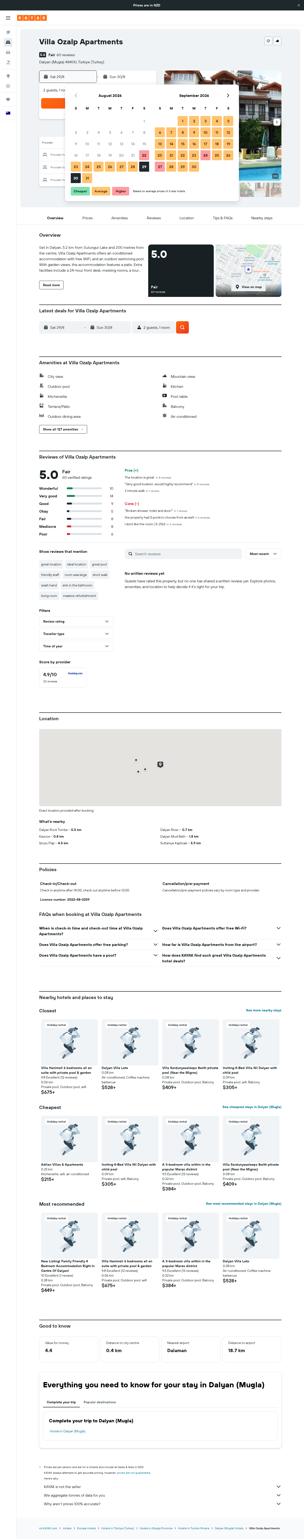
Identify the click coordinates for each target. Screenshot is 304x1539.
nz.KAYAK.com (48, 1528)
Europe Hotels (86, 1528)
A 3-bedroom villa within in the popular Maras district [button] (186, 1166)
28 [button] (133, 166)
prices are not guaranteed (133, 1472)
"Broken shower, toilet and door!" (156, 511)
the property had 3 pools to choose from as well (167, 517)
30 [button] (75, 178)
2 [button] (76, 132)
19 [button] (110, 155)
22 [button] (144, 155)
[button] (299, 5)
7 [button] (133, 132)
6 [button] (121, 132)
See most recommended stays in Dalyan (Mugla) (243, 1203)
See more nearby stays (263, 1010)
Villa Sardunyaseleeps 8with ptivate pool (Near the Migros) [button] (190, 1070)
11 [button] (98, 143)
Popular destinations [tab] (100, 1402)
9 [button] (76, 143)
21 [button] (133, 155)
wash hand (49, 585)
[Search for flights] (8, 32)
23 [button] (76, 166)
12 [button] (110, 143)
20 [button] (121, 155)
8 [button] (144, 132)
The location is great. (148, 477)
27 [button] (121, 166)
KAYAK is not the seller (62, 1486)
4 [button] (99, 132)
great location (51, 564)
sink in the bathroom (77, 585)
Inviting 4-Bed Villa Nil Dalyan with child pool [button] (250, 1070)
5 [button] (110, 132)
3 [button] (87, 132)
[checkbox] (63, 678)
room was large (76, 575)
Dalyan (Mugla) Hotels (229, 1528)
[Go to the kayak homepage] (32, 18)
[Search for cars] (8, 52)
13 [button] (121, 143)
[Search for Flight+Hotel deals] (8, 62)
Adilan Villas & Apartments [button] (62, 1164)
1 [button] (144, 121)
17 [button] (87, 155)
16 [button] (76, 155)
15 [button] (144, 143)
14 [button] (133, 143)
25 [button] (98, 166)
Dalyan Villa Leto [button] (115, 1068)
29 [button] (144, 166)
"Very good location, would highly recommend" (167, 484)
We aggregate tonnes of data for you (74, 1495)
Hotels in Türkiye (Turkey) (117, 1528)
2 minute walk (142, 491)
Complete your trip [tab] (61, 1402)
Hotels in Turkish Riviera (193, 1528)
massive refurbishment (79, 596)
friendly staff (50, 575)
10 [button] (87, 143)
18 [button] (98, 155)
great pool (99, 564)
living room (49, 596)
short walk (100, 575)
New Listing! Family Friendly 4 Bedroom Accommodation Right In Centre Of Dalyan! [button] (68, 1266)
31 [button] (87, 178)
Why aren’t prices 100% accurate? (72, 1503)
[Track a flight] (8, 86)
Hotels (67, 1528)
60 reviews (66, 54)
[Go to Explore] (8, 76)
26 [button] (110, 166)
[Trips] (8, 99)
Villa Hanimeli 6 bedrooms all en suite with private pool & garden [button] (66, 1070)
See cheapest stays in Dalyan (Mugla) (252, 1107)
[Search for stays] (8, 42)
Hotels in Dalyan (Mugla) (67, 1431)
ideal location (76, 564)
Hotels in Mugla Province (156, 1528)
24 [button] (87, 166)
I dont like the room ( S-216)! (153, 524)
